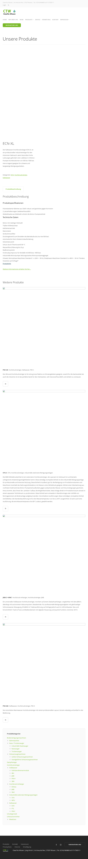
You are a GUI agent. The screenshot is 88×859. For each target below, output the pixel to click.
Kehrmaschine (14, 741)
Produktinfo (7, 264)
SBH (13, 781)
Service (37, 19)
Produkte (6, 844)
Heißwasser (13, 768)
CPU (13, 798)
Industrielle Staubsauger (20, 746)
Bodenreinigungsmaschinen (16, 738)
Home (5, 19)
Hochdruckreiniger (20, 175)
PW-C (13, 811)
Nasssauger (15, 749)
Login (4, 5)
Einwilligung (27, 847)
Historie (17, 847)
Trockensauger (17, 751)
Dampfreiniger (12, 762)
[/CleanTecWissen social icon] (56, 845)
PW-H (13, 779)
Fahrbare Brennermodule (20, 770)
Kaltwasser (6, 178)
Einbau (14, 787)
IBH (13, 773)
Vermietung (46, 19)
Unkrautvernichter (13, 817)
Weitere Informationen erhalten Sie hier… (17, 269)
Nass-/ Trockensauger (16, 743)
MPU (13, 800)
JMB (13, 776)
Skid (13, 792)
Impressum (25, 844)
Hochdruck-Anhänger (16, 784)
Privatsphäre (7, 847)
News (21, 19)
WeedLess (12, 819)
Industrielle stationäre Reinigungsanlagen (23, 795)
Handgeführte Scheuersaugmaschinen (25, 760)
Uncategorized (12, 814)
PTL (13, 808)
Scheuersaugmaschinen (17, 754)
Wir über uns (13, 19)
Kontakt (55, 19)
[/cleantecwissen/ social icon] (60, 845)
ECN (12, 175)
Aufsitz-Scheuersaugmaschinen (22, 757)
